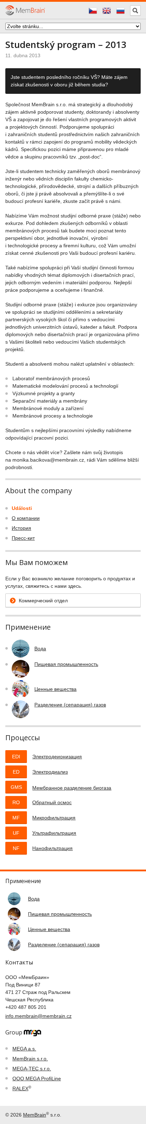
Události (22, 508)
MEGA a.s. (24, 1049)
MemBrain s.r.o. (30, 1058)
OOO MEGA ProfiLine (36, 1078)
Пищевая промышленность (66, 664)
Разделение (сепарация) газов (70, 705)
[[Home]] (25, 10)
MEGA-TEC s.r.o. (31, 1068)
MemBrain (34, 1115)
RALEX (20, 1088)
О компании (26, 518)
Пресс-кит (23, 538)
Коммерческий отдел (43, 600)
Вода (40, 648)
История (21, 528)
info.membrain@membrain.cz (38, 1016)
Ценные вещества (55, 689)
